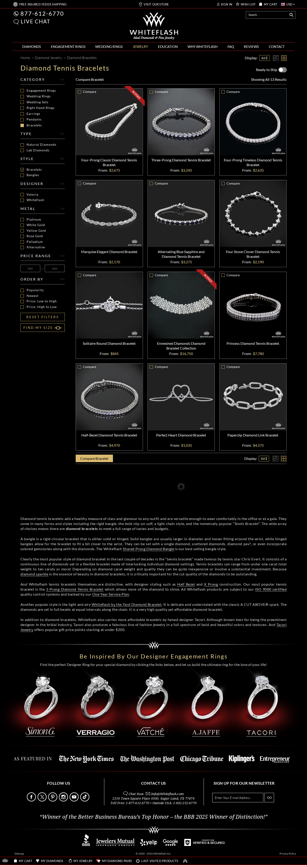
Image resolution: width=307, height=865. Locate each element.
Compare (90, 79)
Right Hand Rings (41, 108)
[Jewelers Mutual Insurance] (115, 845)
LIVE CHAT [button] (35, 21)
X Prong (211, 584)
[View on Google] (171, 845)
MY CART (270, 4)
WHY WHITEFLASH (202, 46)
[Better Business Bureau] (86, 845)
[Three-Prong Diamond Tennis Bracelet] (181, 122)
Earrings (33, 114)
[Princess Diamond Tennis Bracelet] (253, 305)
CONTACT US (153, 783)
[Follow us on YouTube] (75, 800)
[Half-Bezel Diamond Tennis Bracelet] (109, 397)
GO (269, 797)
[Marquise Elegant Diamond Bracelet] (109, 213)
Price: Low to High (42, 301)
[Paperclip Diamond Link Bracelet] (253, 397)
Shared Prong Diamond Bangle (148, 549)
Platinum (34, 219)
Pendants (34, 119)
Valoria (32, 194)
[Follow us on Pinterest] (53, 800)
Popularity (35, 290)
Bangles (33, 175)
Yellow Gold (36, 230)
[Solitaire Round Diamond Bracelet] (109, 305)
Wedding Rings (39, 96)
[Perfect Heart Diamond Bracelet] (181, 397)
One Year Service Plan (110, 594)
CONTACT (277, 46)
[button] (16, 22)
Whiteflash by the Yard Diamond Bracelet (127, 604)
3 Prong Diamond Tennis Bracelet (75, 589)
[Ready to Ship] (282, 69)
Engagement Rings (41, 90)
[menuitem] (31, 46)
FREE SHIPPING (43, 4)
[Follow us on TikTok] (85, 800)
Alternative (36, 247)
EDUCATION (168, 46)
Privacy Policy (288, 853)
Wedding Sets (37, 102)
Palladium (35, 242)
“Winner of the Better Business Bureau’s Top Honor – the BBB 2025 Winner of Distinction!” (153, 817)
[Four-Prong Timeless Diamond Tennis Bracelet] (253, 122)
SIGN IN (226, 4)
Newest (33, 296)
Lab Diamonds (38, 150)
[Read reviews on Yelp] (148, 845)
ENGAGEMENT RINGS (68, 46)
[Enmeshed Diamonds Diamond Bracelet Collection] (181, 305)
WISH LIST (248, 4)
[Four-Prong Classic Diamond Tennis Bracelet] (109, 122)
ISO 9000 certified (271, 589)
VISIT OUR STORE (156, 4)
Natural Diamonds (41, 144)
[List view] (276, 58)
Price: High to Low (42, 307)
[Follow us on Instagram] (64, 800)
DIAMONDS (31, 46)
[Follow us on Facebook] (32, 800)
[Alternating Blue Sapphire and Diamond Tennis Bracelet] (181, 213)
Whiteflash (35, 200)
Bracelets (34, 125)
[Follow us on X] (42, 800)
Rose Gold (35, 236)
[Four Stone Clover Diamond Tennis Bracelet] (253, 213)
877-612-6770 (42, 13)
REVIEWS (251, 46)
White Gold (36, 225)
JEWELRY (140, 46)
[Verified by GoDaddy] (204, 845)
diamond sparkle (34, 574)
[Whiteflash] (154, 26)
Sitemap (19, 853)
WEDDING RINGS (109, 46)
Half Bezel (186, 584)
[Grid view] (284, 58)
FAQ (230, 46)
